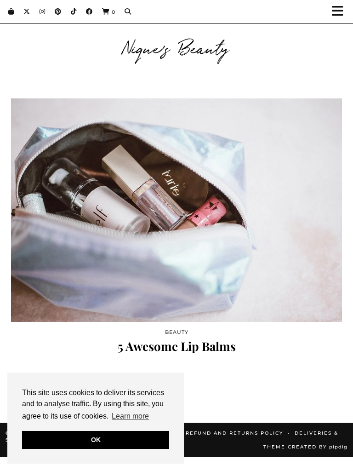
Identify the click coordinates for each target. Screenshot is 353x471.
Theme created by (305, 447)
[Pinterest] (58, 11)
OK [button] (96, 439)
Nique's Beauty (176, 47)
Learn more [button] (130, 416)
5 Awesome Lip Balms (177, 346)
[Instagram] (43, 11)
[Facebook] (89, 11)
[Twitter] (26, 11)
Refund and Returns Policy (234, 433)
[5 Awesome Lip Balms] (176, 210)
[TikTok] (74, 11)
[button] (341, 11)
